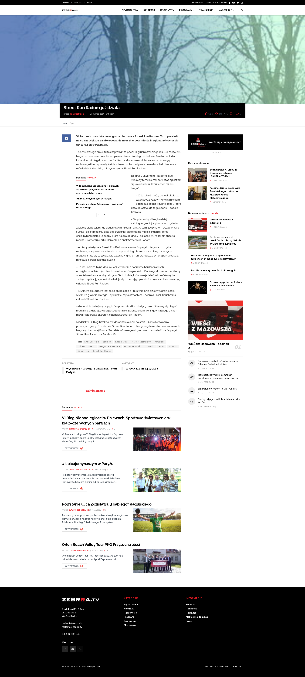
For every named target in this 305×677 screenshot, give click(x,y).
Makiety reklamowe (197, 617)
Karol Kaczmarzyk (141, 342)
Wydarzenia (130, 10)
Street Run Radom (102, 351)
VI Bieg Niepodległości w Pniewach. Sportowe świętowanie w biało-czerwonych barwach (97, 190)
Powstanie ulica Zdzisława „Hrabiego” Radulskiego (107, 504)
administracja (77, 114)
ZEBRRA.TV (74, 667)
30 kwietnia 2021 (219, 202)
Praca (189, 621)
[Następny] (104, 215)
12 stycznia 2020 (219, 181)
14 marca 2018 (97, 114)
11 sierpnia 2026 (219, 227)
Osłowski (149, 346)
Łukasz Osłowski (86, 346)
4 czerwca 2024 (219, 290)
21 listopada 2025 (101, 429)
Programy (185, 10)
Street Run (83, 351)
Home (65, 123)
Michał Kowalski (132, 346)
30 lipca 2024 (99, 470)
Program (129, 617)
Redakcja (191, 608)
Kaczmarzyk (121, 342)
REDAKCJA (67, 3)
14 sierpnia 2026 (219, 248)
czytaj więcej (72, 448)
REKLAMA (78, 3)
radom (161, 346)
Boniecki (107, 342)
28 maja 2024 (95, 510)
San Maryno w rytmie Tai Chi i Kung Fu (214, 270)
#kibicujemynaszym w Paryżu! (94, 198)
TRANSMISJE (206, 10)
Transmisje (130, 621)
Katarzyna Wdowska (79, 429)
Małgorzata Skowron (110, 346)
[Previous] (98, 215)
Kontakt (190, 604)
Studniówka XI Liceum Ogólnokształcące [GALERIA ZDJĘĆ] (223, 173)
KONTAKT (89, 3)
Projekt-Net (94, 667)
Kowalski (159, 342)
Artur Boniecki (91, 342)
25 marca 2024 (96, 551)
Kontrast (129, 608)
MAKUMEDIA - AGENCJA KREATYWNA (210, 3)
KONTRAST (149, 10)
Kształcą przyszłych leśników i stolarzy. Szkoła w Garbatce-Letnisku (225, 240)
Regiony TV (167, 10)
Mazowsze (225, 10)
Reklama (191, 613)
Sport (111, 114)
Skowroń (172, 346)
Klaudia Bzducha (77, 510)
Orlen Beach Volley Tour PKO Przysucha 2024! (101, 544)
